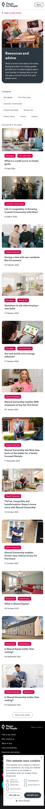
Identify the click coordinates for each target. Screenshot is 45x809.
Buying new (28, 110)
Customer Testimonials (13, 104)
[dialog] (23, 780)
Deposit (34, 116)
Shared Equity (9, 116)
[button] (23, 800)
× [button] (41, 757)
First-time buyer (24, 97)
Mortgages (8, 97)
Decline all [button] (14, 795)
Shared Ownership (11, 110)
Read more (11, 776)
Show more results (22, 715)
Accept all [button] (32, 795)
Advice (23, 116)
